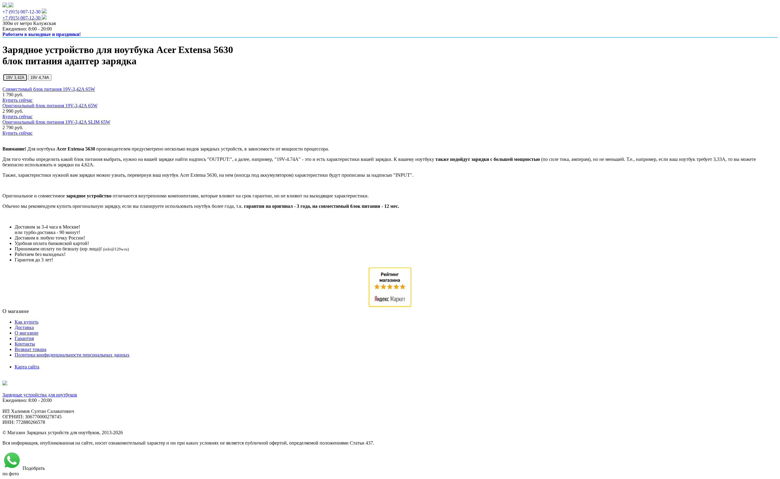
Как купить (26, 322)
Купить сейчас (17, 100)
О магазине (26, 332)
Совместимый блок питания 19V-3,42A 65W (48, 89)
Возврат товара (30, 349)
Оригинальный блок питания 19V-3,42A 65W (50, 105)
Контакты (25, 343)
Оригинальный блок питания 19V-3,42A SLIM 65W (56, 122)
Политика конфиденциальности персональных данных (72, 354)
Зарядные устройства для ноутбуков (39, 394)
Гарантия (24, 338)
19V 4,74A (39, 77)
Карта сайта (27, 366)
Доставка (24, 327)
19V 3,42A (15, 77)
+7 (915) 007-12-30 (21, 11)
